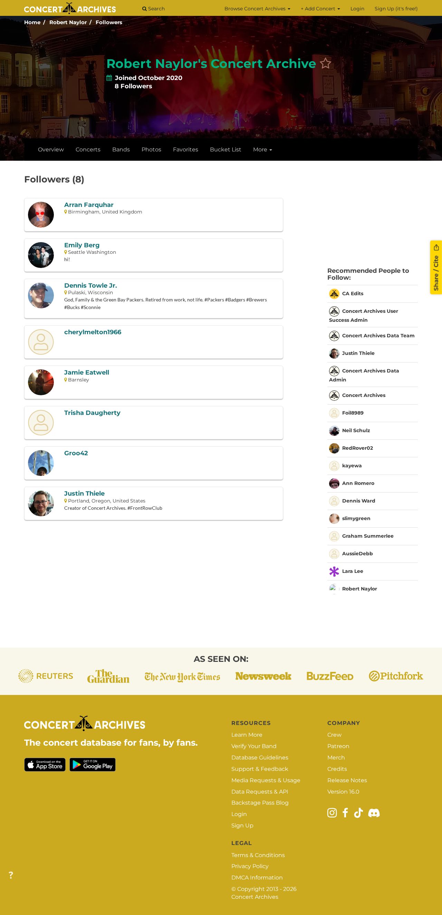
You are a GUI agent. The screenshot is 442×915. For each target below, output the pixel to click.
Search (156, 9)
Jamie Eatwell (86, 372)
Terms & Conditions (258, 855)
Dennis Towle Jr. (90, 285)
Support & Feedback (259, 769)
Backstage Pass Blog (260, 802)
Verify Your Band (254, 746)
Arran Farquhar (89, 205)
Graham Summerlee (368, 536)
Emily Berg (82, 245)
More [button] (261, 149)
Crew (334, 735)
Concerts (88, 149)
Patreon (338, 746)
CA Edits (352, 293)
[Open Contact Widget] (11, 875)
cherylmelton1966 (92, 332)
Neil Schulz (356, 430)
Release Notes (347, 780)
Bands (121, 149)
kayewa (352, 465)
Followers (109, 22)
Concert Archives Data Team (378, 335)
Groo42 (76, 453)
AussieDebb (357, 553)
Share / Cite (436, 272)
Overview (51, 149)
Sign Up (242, 825)
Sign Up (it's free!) (396, 9)
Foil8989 (353, 412)
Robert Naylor (68, 22)
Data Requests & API (259, 791)
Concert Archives (363, 395)
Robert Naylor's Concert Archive (211, 63)
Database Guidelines (259, 757)
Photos (151, 149)
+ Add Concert (319, 9)
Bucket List (225, 149)
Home (32, 22)
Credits (337, 769)
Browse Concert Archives (255, 9)
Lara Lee (352, 571)
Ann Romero (358, 483)
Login (357, 9)
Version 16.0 (343, 791)
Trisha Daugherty (92, 413)
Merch (336, 757)
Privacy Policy (250, 866)
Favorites (185, 149)
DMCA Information (257, 877)
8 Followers (133, 86)
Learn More (246, 735)
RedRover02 (357, 448)
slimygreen (356, 518)
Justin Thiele (84, 493)
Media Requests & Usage (265, 780)
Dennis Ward (358, 500)
